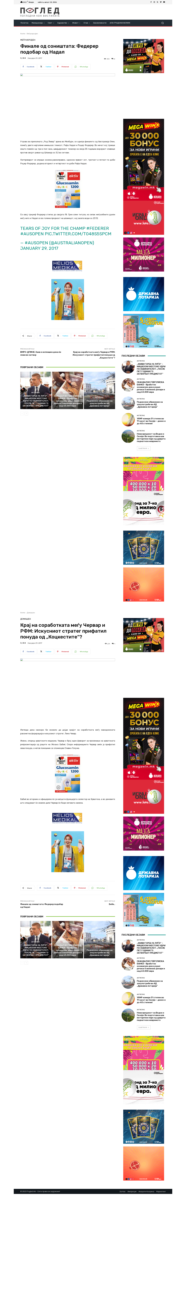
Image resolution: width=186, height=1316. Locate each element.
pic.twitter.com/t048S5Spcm (78, 233)
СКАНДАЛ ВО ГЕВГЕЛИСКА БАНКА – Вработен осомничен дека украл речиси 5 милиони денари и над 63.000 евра (68, 401)
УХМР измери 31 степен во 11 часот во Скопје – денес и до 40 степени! (151, 421)
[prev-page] (22, 413)
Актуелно (35, 392)
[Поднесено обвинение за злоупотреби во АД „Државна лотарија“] (99, 390)
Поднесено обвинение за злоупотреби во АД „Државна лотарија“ (99, 403)
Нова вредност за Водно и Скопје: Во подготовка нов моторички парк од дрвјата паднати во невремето (151, 437)
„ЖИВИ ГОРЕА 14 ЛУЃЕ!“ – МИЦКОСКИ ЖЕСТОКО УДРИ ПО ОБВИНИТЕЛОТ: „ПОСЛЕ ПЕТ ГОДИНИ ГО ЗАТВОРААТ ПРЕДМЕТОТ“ (36, 401)
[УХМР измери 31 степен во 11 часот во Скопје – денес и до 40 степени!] (128, 419)
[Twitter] (157, 2)
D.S (24, 58)
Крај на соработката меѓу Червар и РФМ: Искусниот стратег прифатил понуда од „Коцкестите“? (94, 355)
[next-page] (26, 413)
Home (22, 33)
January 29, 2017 (39, 248)
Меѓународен (32, 33)
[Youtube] (164, 2)
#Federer (97, 228)
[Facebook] (151, 2)
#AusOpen (32, 233)
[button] (162, 23)
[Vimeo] (160, 2)
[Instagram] (154, 2)
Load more (142, 448)
